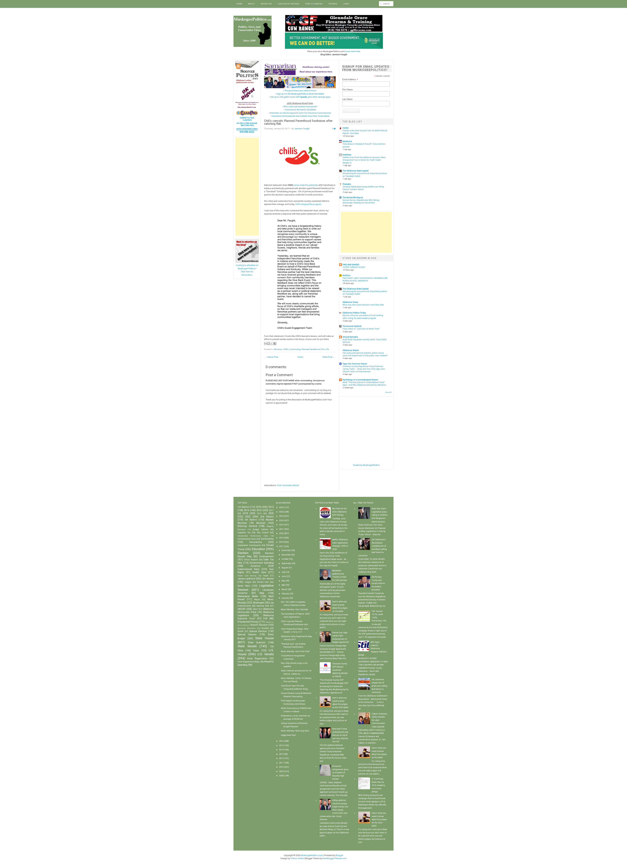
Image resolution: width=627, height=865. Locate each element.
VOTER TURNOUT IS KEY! (354, 267)
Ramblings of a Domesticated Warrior (360, 379)
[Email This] (265, 343)
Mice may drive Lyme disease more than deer (363, 305)
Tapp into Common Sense (355, 363)
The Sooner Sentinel (352, 326)
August (284, 568)
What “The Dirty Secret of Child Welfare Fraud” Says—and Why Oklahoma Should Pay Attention (364, 383)
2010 (258, 507)
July (283, 572)
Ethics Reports (251, 560)
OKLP (255, 609)
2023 (281, 520)
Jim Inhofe (267, 578)
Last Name (347, 99)
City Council (263, 532)
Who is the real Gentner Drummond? (300, 106)
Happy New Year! (288, 735)
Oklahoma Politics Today (354, 313)
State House (264, 638)
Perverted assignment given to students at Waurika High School (340, 772)
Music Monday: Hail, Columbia (294, 609)
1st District (243, 507)
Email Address (350, 79)
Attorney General (247, 526)
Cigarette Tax (244, 532)
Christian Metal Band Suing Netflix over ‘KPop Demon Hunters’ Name (363, 188)
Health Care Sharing (247, 576)
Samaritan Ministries (247, 628)
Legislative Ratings (288, 4)
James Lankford (246, 578)
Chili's (286, 349)
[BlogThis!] (268, 343)
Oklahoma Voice (350, 302)
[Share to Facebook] (274, 343)
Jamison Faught (302, 128)
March (284, 589)
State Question (257, 642)
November (286, 555)
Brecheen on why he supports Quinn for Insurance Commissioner (300, 113)
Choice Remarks (350, 337)
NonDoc (346, 275)
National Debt (263, 606)
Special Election (258, 631)
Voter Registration (257, 658)
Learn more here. (353, 51)
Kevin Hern (244, 586)
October (285, 559)
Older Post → (328, 357)
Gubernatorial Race (248, 569)
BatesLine (347, 141)
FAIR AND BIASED (351, 264)
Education (258, 549)
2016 (259, 510)
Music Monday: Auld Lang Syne (295, 731)
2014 (246, 510)
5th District (251, 519)
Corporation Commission (249, 545)
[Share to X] (271, 343)
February (285, 594)
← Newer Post (271, 357)
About (251, 4)
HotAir (346, 128)
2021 (281, 529)
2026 (281, 507)
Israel (265, 576)
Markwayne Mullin (248, 596)
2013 (281, 754)
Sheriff (240, 631)
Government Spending (262, 562)
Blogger (339, 855)
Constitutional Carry (247, 539)
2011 (281, 763)
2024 (281, 516)
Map (262, 593)
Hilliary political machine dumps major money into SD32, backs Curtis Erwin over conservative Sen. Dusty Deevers (334, 810)
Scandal (265, 628)
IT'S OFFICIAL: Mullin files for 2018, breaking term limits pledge (378, 785)
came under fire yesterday (306, 185)
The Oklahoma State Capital (356, 170)
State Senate (247, 646)
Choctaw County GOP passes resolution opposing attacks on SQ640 (340, 670)
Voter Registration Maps (248, 662)
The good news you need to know (300, 90)
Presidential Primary (248, 621)
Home (239, 4)
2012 (271, 507)
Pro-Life (325, 349)
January (285, 598)
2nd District (267, 516)
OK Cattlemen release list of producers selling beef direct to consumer (379, 685)
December (286, 550)
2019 (259, 513)
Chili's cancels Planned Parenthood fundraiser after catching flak (298, 122)
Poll (265, 618)
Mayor (257, 599)
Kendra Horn (263, 582)
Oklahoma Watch (351, 350)
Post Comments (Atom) (288, 485)
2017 (271, 510)
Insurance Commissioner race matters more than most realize (300, 116)
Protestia (347, 184)
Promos (333, 4)
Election (243, 553)
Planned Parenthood (311, 349)
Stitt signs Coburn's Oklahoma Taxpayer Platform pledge (372, 648)
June (283, 576)
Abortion (278, 349)
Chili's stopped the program (308, 204)
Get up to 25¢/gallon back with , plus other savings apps (300, 97)
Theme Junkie (297, 858)
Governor (256, 566)
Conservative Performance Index (253, 536)
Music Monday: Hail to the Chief (295, 651)
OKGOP (241, 609)
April (283, 585)
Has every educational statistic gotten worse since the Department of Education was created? (365, 354)
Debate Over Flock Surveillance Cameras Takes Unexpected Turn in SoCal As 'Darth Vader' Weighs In (364, 160)
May (283, 581)
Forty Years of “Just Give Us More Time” (361, 329)
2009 (281, 771)
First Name (347, 89)
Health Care (259, 572)
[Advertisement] (247, 187)
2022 (247, 516)
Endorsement (266, 556)
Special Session (247, 634)
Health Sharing (314, 4)
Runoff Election (259, 625)
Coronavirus (255, 542)
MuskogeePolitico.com (312, 855)
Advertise (266, 4)
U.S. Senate (265, 654)
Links (346, 4)
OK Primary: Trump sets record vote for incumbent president (378, 583)
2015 (281, 745)
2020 (271, 513)
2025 (281, 512)
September (286, 563)
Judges (247, 582)
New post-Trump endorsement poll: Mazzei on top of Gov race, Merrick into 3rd (340, 735)
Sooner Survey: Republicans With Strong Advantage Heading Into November (361, 201)
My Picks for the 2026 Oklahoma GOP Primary (339, 511)
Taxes (256, 650)
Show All (388, 392)
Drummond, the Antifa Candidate (300, 109)
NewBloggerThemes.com (335, 858)
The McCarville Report (353, 197)
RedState (347, 154)
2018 (245, 513)
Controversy (295, 349)
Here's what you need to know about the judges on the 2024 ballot (379, 819)
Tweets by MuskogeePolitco (366, 465)
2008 (281, 776)
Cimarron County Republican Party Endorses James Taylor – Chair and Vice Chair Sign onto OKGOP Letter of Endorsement (364, 369)
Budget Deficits (260, 529)
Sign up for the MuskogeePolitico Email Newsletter (300, 94)
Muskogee (258, 602)
